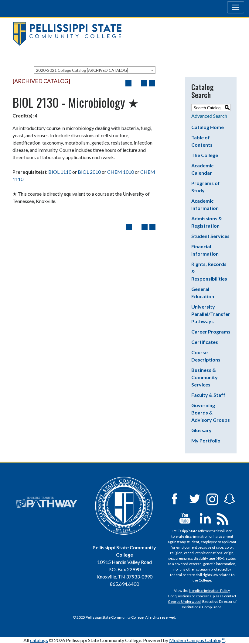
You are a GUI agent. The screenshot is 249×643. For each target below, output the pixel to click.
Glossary (201, 430)
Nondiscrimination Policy (209, 590)
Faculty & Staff (208, 395)
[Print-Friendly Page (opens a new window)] (144, 83)
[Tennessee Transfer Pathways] (47, 502)
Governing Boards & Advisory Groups (210, 412)
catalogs (39, 640)
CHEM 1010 (120, 172)
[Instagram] (212, 498)
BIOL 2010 (89, 172)
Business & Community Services (204, 377)
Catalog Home (207, 127)
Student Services (210, 236)
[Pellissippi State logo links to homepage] (122, 34)
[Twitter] (195, 498)
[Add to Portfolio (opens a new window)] (128, 83)
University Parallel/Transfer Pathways (210, 314)
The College (204, 155)
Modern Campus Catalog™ (197, 640)
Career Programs (210, 331)
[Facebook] (174, 498)
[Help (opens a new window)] (152, 83)
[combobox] (94, 70)
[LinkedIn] (205, 518)
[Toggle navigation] (235, 7)
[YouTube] (185, 518)
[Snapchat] (229, 498)
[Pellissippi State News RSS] (222, 518)
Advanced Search (209, 116)
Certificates (204, 342)
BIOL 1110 (59, 172)
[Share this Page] (136, 83)
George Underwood (184, 601)
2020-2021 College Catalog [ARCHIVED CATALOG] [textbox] (82, 70)
